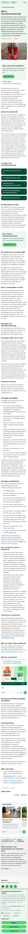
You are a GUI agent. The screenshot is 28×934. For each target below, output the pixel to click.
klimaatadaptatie (6, 636)
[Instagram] (15, 886)
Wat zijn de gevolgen (15, 154)
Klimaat (16, 38)
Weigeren (14, 922)
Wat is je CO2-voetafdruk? (8, 821)
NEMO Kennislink (10, 776)
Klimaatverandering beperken (9, 717)
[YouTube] (3, 886)
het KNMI (12, 763)
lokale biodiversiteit (10, 532)
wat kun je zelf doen (20, 156)
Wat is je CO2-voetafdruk (8, 652)
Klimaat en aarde (6, 38)
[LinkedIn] (11, 886)
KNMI (4, 773)
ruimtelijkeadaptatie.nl (16, 782)
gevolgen (3, 269)
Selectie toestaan (14, 927)
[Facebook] (7, 886)
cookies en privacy (15, 906)
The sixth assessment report (16, 731)
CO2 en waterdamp (19, 207)
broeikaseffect (20, 217)
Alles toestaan (14, 931)
